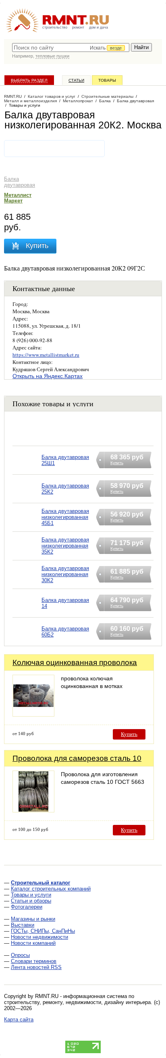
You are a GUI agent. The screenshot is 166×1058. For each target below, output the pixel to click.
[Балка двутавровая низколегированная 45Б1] (27, 528)
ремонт (78, 27)
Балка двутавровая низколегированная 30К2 (65, 574)
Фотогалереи (26, 907)
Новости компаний (33, 943)
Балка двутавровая (19, 182)
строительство (54, 27)
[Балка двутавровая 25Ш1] (27, 470)
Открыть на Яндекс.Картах (47, 376)
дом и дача (98, 27)
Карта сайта (18, 1020)
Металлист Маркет (17, 198)
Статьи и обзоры (31, 901)
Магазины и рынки (33, 919)
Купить (129, 734)
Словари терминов (33, 961)
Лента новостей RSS (36, 967)
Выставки (22, 925)
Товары (107, 80)
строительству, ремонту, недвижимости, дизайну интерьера (77, 1002)
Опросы (20, 955)
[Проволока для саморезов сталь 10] (33, 810)
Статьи (76, 80)
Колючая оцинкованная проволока (74, 662)
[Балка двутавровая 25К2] (27, 499)
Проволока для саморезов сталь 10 (76, 758)
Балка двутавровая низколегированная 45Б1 (65, 517)
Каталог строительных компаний (51, 889)
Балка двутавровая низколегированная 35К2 (65, 546)
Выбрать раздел (29, 80)
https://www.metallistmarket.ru (45, 354)
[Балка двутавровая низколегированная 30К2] (27, 585)
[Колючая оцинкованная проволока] (33, 714)
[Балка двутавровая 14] (27, 613)
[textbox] (70, 47)
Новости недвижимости (39, 937)
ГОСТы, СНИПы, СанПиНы (43, 931)
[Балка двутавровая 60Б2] (27, 642)
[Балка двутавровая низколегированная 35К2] (27, 556)
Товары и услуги (31, 895)
